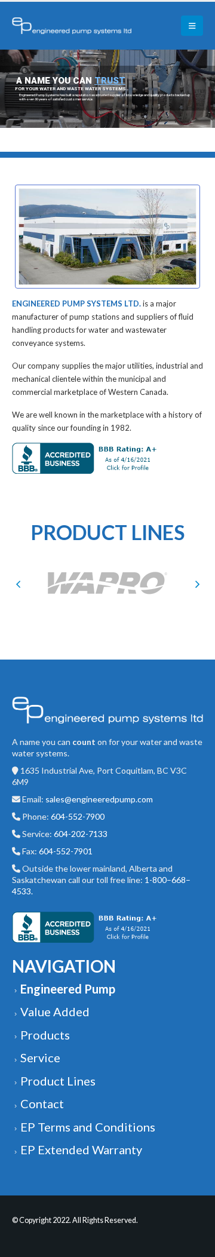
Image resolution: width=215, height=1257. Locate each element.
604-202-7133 (81, 834)
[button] (18, 584)
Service (40, 1057)
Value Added (55, 1011)
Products (45, 1035)
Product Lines (58, 1081)
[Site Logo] (71, 25)
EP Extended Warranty (81, 1149)
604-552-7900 (78, 816)
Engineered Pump (67, 989)
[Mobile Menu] (192, 26)
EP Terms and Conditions (87, 1127)
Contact (42, 1103)
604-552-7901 (66, 851)
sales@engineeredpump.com (99, 799)
